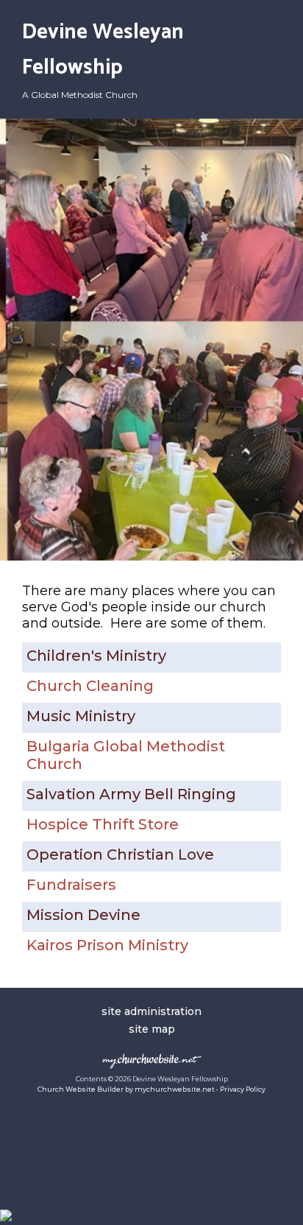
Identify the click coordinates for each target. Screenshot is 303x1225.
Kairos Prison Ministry (107, 945)
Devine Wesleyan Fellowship (103, 50)
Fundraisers (71, 885)
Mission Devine (83, 915)
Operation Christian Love (120, 854)
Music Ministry (80, 716)
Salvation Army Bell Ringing (131, 794)
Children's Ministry (96, 655)
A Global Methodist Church (80, 94)
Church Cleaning (90, 686)
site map (152, 1029)
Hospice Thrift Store (102, 824)
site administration (151, 1011)
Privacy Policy (242, 1089)
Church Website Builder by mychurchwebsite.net (126, 1089)
